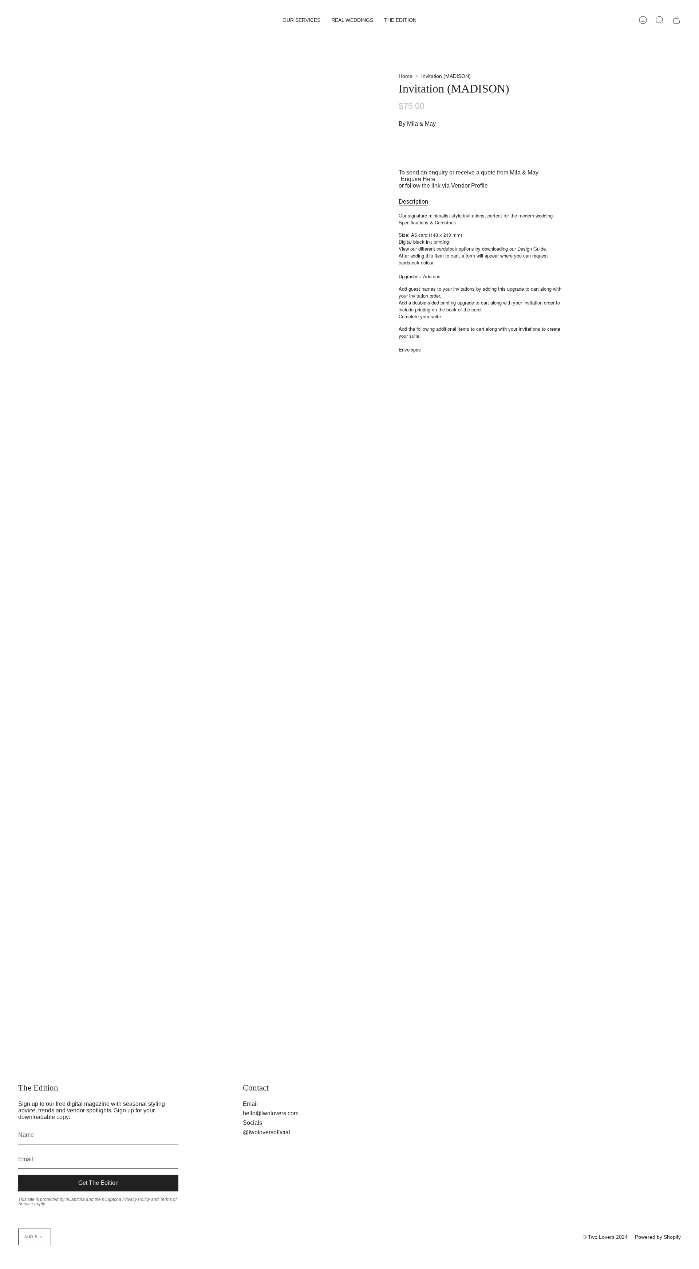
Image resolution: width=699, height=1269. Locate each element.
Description (413, 202)
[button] (301, 20)
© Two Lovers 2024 (605, 1237)
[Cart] (676, 20)
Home (405, 76)
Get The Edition (98, 1183)
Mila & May (421, 124)
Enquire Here (418, 179)
